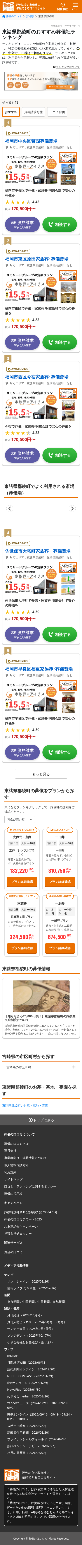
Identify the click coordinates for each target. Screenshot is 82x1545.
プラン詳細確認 (22, 882)
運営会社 (10, 1151)
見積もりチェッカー (18, 1233)
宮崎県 (30, 16)
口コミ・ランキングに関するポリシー (30, 1186)
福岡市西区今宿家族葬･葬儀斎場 (36, 377)
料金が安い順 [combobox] (15, 819)
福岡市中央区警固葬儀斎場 (31, 141)
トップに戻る (43, 1120)
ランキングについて (68, 67)
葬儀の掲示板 (13, 1193)
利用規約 (10, 1172)
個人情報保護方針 (16, 1165)
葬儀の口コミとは (16, 1144)
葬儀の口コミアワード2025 (23, 1219)
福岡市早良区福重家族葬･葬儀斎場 (39, 669)
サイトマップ (13, 1179)
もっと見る (41, 774)
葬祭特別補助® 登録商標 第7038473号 (31, 1212)
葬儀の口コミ (14, 16)
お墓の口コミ (13, 1252)
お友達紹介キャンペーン (21, 1226)
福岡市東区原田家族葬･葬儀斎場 (36, 259)
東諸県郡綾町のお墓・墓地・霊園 (25, 1105)
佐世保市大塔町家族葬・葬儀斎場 (38, 551)
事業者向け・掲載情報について (25, 1158)
